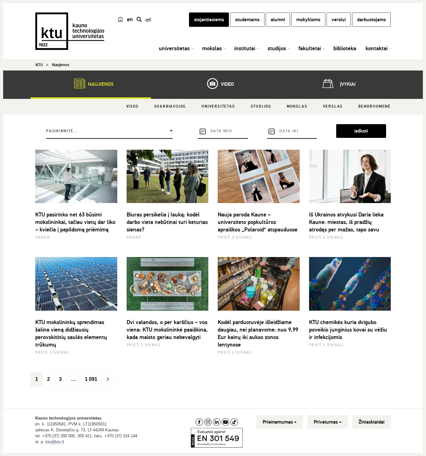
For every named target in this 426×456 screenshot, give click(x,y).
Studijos (261, 106)
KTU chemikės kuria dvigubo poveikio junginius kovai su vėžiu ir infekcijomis (348, 330)
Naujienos (100, 84)
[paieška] (139, 19)
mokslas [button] (212, 48)
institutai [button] (244, 48)
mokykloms (308, 20)
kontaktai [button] (376, 48)
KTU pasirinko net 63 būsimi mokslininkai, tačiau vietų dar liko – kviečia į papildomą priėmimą (75, 222)
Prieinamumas (278, 422)
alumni (278, 20)
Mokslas (297, 106)
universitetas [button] (174, 48)
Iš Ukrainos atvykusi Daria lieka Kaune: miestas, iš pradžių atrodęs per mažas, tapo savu (346, 222)
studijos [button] (277, 48)
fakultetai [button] (309, 48)
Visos (132, 106)
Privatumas (326, 422)
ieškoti (361, 131)
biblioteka (344, 48)
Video (227, 84)
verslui (339, 20)
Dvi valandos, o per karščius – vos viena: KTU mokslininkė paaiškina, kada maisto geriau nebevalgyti (167, 330)
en (130, 19)
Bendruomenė (374, 106)
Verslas (333, 106)
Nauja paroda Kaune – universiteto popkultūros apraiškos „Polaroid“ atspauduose (258, 222)
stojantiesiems (209, 20)
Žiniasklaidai (372, 422)
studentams (247, 20)
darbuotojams (371, 20)
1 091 (91, 379)
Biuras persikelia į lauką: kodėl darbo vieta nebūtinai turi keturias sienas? (167, 222)
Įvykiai (347, 84)
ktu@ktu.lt (55, 441)
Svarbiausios (170, 106)
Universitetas (218, 106)
